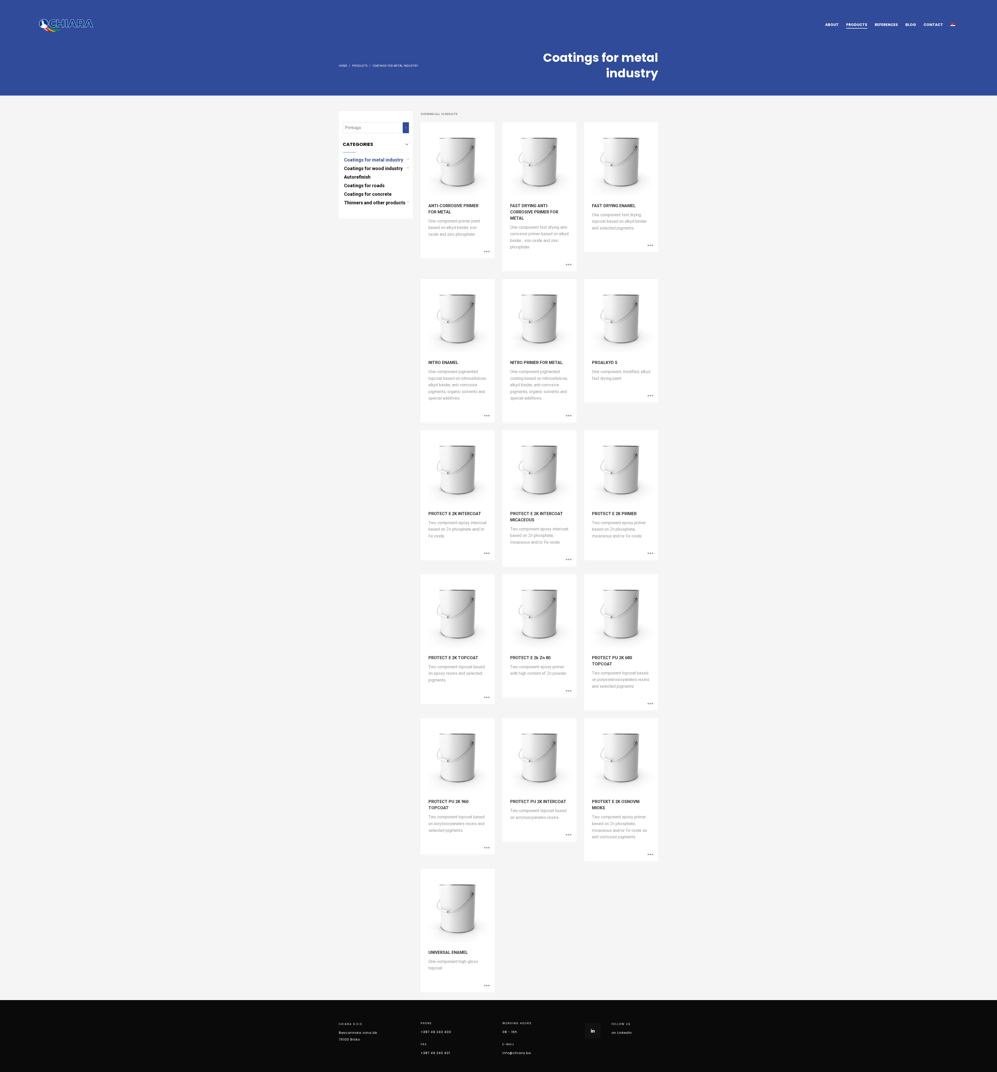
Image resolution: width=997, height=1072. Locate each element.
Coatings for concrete (368, 194)
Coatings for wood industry (373, 168)
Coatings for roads (364, 185)
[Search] (406, 127)
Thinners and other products (374, 202)
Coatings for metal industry (373, 160)
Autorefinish (357, 177)
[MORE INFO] (487, 251)
